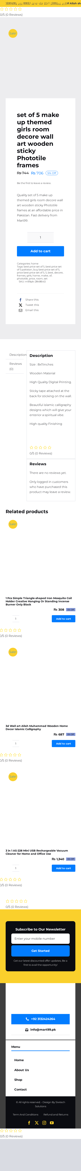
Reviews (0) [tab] (15, 366)
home (34, 263)
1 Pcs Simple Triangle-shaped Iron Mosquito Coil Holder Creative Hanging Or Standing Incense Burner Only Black (39, 601)
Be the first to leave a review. (34, 183)
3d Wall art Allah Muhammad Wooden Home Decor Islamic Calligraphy (37, 727)
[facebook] (29, 1123)
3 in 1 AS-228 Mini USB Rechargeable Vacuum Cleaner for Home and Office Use (37, 852)
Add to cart (40, 251)
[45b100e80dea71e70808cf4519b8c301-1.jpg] (40, 60)
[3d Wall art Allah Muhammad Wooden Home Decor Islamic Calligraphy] (40, 678)
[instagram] (44, 1123)
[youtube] (52, 1123)
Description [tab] (16, 355)
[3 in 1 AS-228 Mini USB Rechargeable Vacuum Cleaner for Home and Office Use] (40, 803)
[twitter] (37, 1123)
